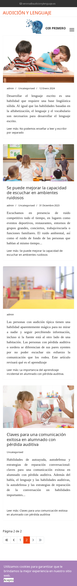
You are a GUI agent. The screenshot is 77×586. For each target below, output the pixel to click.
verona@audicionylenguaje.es (39, 3)
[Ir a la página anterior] (13, 540)
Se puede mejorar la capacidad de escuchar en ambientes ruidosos (37, 192)
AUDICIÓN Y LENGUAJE (27, 12)
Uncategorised (26, 88)
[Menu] (72, 29)
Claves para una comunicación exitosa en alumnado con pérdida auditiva (36, 439)
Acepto (9, 580)
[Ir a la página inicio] (7, 540)
